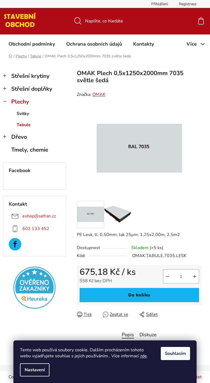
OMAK (99, 95)
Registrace (187, 4)
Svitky (23, 114)
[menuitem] (31, 44)
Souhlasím (175, 353)
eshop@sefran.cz (39, 216)
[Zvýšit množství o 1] (195, 276)
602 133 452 (35, 229)
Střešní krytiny (30, 76)
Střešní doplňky (31, 89)
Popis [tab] (128, 334)
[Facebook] (15, 244)
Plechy (20, 101)
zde (143, 356)
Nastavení (35, 370)
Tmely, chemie (29, 150)
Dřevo (19, 137)
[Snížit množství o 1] (167, 276)
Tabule (24, 125)
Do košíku (139, 295)
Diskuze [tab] (148, 334)
